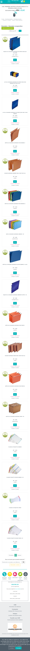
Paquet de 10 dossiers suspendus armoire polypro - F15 (15, 294)
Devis (21, 611)
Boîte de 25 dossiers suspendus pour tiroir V (15, 325)
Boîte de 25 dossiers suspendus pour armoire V (15, 142)
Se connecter (12, 2)
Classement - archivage (7, 20)
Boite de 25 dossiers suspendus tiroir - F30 (15, 416)
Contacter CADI (11, 615)
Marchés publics (18, 615)
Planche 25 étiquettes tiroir (15, 507)
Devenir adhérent (19, 619)
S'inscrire (18, 2)
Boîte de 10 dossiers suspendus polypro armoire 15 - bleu (15, 264)
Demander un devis (15, 564)
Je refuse (11, 648)
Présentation (11, 606)
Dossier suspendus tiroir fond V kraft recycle (15, 355)
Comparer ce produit (15, 63)
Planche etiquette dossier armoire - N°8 (15, 477)
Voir (15, 59)
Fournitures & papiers (8, 19)
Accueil (2, 19)
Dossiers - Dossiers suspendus (17, 20)
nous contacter (18, 588)
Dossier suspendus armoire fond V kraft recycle (15, 173)
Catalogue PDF (11, 611)
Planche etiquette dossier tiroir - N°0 (15, 538)
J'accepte (18, 648)
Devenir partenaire (11, 619)
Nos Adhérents (18, 606)
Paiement (17, 611)
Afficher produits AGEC (7, 28)
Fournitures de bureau (17, 19)
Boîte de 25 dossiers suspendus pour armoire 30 (15, 203)
